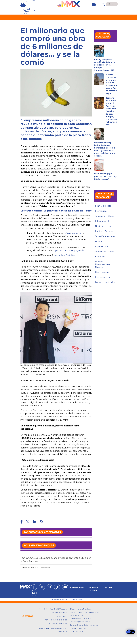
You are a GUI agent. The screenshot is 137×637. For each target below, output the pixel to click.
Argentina (100, 216)
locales (98, 282)
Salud (111, 251)
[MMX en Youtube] (65, 587)
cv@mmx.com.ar (76, 631)
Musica (98, 231)
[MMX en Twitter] (42, 587)
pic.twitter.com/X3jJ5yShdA (69, 250)
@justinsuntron (73, 233)
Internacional (102, 221)
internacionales (102, 277)
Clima (111, 216)
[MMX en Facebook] (34, 587)
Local (109, 226)
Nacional (99, 226)
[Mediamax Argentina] (27, 616)
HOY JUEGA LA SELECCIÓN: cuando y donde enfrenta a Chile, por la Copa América (55, 559)
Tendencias (100, 251)
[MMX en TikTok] (57, 587)
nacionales (110, 282)
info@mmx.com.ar (82, 622)
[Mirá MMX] (93, 4)
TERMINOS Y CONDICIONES (56, 620)
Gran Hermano (102, 272)
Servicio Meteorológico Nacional (102, 264)
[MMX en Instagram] (49, 587)
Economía (100, 256)
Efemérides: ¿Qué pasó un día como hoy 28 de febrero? (105, 176)
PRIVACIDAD (62, 617)
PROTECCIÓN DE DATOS (57, 623)
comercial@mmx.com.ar (88, 625)
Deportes (109, 231)
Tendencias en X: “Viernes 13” (35, 567)
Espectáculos (101, 246)
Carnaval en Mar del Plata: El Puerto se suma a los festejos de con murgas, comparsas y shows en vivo (111, 111)
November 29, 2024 (64, 255)
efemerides (101, 211)
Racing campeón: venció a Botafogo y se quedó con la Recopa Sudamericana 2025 (104, 64)
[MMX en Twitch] (34, 593)
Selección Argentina (105, 236)
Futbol (98, 241)
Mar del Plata (103, 205)
